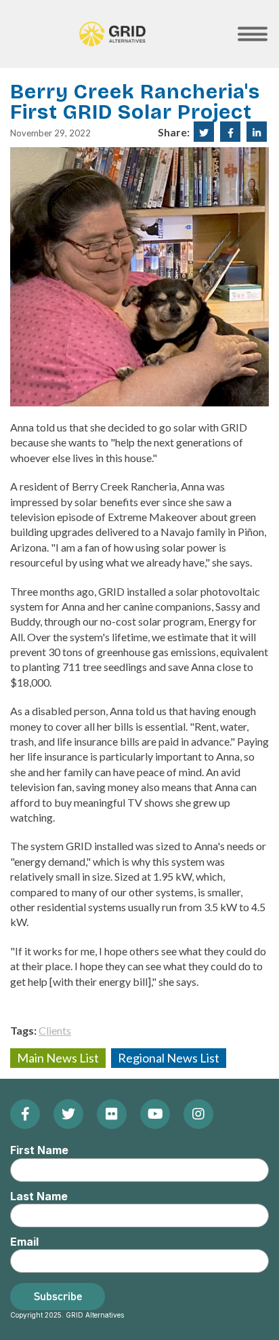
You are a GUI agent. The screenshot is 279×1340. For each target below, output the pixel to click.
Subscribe (58, 1296)
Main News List (58, 1057)
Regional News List (168, 1057)
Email (24, 1241)
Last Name (39, 1196)
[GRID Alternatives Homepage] (112, 34)
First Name (39, 1150)
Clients (55, 1030)
